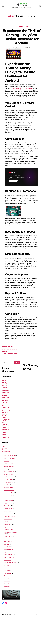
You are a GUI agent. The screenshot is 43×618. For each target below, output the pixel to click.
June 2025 (4, 383)
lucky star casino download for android (21, 88)
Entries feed (5, 448)
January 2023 (5, 417)
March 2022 (5, 424)
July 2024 (4, 402)
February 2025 (5, 390)
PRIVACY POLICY (7, 347)
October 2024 (5, 397)
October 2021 (5, 431)
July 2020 (4, 436)
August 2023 (5, 412)
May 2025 (4, 385)
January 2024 (5, 407)
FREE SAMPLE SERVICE (9, 349)
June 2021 (4, 432)
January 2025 (5, 392)
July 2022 (4, 420)
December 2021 (6, 429)
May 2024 (4, 405)
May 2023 (4, 415)
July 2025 (4, 382)
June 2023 (4, 414)
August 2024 (5, 400)
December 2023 (6, 409)
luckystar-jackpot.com (21, 26)
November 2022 (6, 419)
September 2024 (6, 399)
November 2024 (6, 395)
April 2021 (4, 434)
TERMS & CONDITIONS (9, 353)
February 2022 (5, 425)
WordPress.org (6, 451)
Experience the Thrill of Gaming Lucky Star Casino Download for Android (21, 37)
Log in (3, 446)
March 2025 (5, 388)
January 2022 (5, 427)
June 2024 (4, 404)
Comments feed (6, 449)
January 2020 (5, 437)
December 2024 (6, 394)
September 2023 (6, 410)
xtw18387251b (19, 47)
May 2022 (4, 422)
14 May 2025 (27, 47)
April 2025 (4, 387)
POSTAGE (5, 351)
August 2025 (5, 380)
